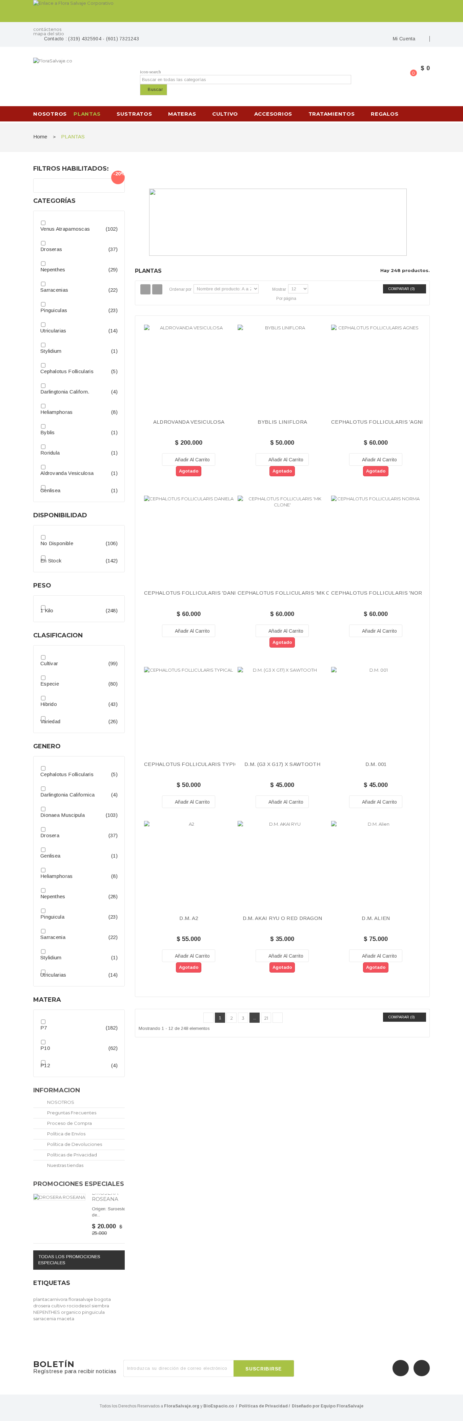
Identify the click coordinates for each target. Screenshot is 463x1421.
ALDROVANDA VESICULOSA (188, 422)
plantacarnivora (50, 1299)
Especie (49, 684)
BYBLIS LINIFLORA (282, 422)
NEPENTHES (47, 1312)
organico (71, 1312)
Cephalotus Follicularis (67, 371)
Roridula (50, 453)
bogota (102, 1299)
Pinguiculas (53, 310)
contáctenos (47, 29)
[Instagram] (422, 1368)
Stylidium (51, 351)
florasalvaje (81, 1299)
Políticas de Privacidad (71, 1154)
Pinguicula (52, 917)
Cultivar (49, 663)
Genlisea (50, 490)
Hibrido (48, 704)
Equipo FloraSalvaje (342, 1406)
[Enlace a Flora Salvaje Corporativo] (231, 11)
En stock (50, 560)
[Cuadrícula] (145, 289)
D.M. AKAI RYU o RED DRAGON (282, 918)
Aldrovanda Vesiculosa (67, 473)
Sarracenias (54, 290)
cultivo (59, 1305)
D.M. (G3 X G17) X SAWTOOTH (282, 764)
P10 (45, 1048)
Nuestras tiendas (64, 1165)
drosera (42, 1305)
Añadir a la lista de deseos (160, 459)
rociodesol (79, 1305)
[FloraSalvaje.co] (79, 73)
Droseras (51, 249)
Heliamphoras (56, 412)
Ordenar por (180, 289)
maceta (65, 1318)
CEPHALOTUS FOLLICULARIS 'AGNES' (380, 422)
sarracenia (45, 1318)
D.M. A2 (188, 918)
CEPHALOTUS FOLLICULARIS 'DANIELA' (195, 593)
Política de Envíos (65, 1133)
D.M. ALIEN (376, 918)
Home (40, 136)
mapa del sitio (48, 33)
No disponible (56, 543)
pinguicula (93, 1312)
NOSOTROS (60, 1102)
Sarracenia (52, 937)
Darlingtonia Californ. (64, 392)
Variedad (50, 721)
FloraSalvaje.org (181, 1406)
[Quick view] (188, 375)
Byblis (47, 432)
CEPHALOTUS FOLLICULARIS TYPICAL (194, 764)
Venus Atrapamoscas (65, 229)
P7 (43, 1028)
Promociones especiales (78, 1184)
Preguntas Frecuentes (71, 1112)
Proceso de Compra (69, 1123)
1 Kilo (47, 610)
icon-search (150, 72)
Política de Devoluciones (74, 1144)
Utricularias (53, 330)
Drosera (49, 835)
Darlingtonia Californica (67, 795)
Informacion (56, 1090)
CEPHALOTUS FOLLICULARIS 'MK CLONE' (292, 593)
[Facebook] (400, 1368)
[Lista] (157, 289)
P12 (45, 1065)
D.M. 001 (375, 764)
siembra (100, 1305)
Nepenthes (52, 269)
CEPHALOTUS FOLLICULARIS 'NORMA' (381, 593)
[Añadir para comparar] (216, 459)
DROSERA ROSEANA (105, 1196)
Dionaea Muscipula (62, 815)
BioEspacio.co (218, 1406)
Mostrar (279, 289)
